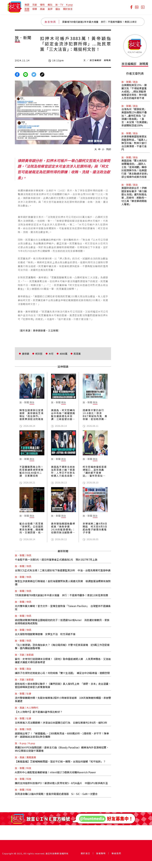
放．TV (59, 4)
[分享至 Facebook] (17, 74)
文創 (34, 4)
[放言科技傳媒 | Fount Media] (15, 7)
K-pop (69, 4)
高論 (42, 9)
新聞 (26, 9)
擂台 (57, 9)
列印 (108, 149)
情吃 (42, 4)
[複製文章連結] (42, 74)
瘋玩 (50, 4)
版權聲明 (101, 853)
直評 (50, 9)
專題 (26, 4)
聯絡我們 (116, 853)
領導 (34, 9)
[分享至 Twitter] (33, 74)
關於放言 (68, 9)
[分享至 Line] (25, 74)
